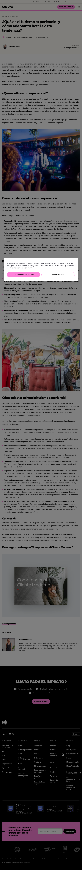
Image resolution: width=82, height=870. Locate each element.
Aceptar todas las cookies (23, 275)
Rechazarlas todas (58, 275)
